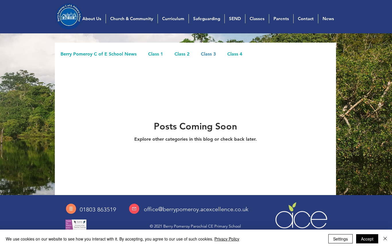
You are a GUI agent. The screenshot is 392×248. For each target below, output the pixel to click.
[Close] (385, 238)
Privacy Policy (226, 239)
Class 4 (234, 54)
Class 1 (155, 54)
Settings (340, 239)
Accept (367, 239)
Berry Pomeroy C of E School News (99, 54)
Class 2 (181, 54)
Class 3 (208, 54)
